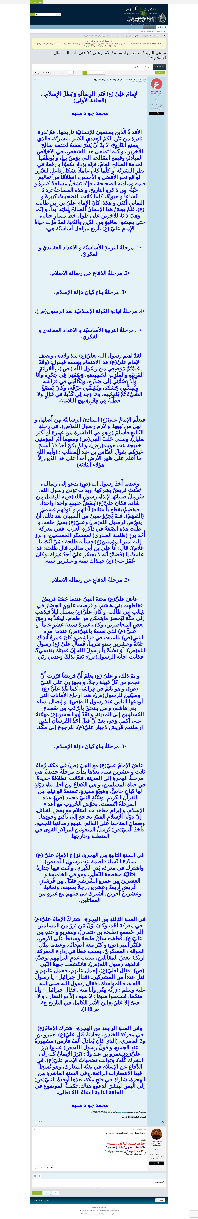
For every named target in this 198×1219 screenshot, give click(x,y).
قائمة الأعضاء (151, 31)
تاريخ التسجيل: (158, 104)
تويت (155, 113)
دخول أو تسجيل (37, 2)
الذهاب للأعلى (37, 1200)
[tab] (159, 67)
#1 (35, 79)
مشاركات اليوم (161, 31)
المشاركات (159, 67)
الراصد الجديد (122, 1112)
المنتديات (162, 27)
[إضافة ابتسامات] (35, 1176)
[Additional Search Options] (36, 14)
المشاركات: (159, 109)
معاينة (47, 1193)
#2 (35, 1129)
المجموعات (149, 27)
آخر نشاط (147, 67)
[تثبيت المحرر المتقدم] (39, 1176)
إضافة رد (37, 1193)
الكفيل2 (161, 1200)
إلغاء (55, 1193)
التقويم (143, 31)
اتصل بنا (47, 1200)
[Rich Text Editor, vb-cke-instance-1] (99, 1183)
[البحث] (32, 14)
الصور (136, 67)
